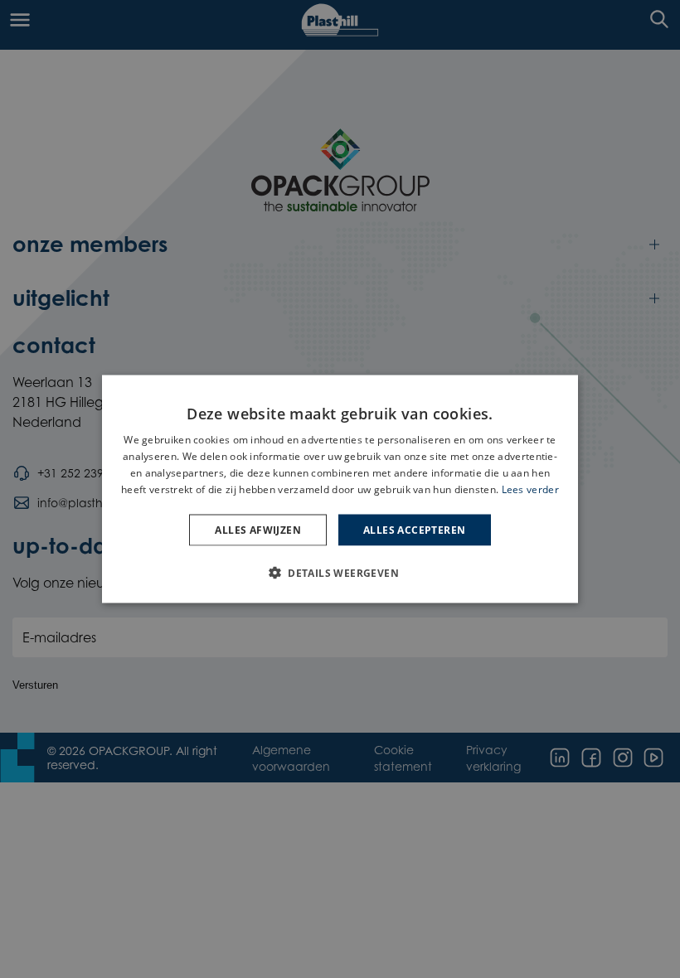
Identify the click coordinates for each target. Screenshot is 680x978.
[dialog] (340, 489)
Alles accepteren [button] (414, 529)
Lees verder (530, 489)
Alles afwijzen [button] (258, 529)
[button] (340, 572)
